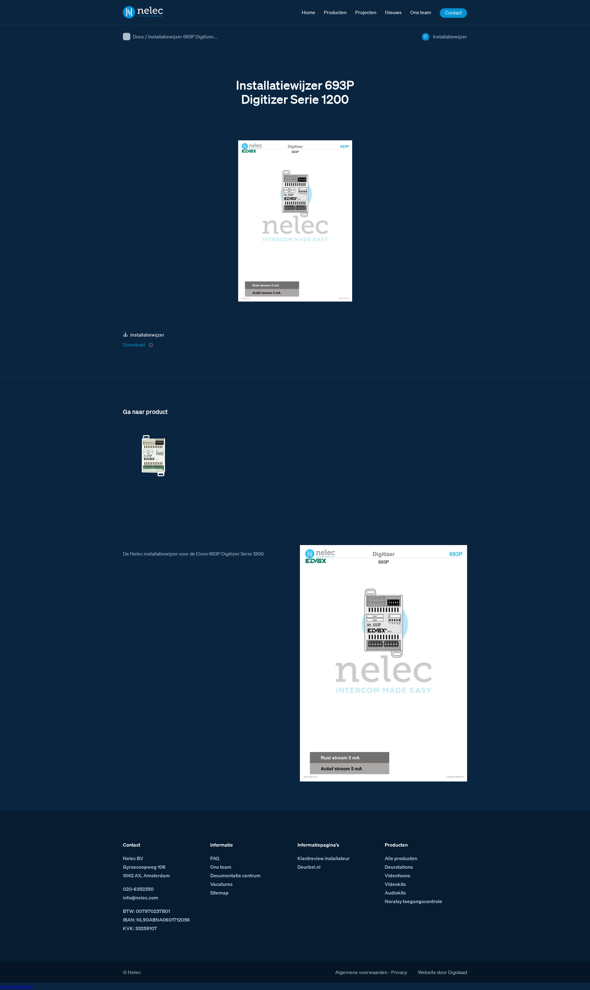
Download (134, 344)
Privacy (399, 972)
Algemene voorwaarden (361, 972)
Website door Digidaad (442, 972)
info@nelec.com (140, 898)
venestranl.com (17, 986)
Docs (138, 36)
